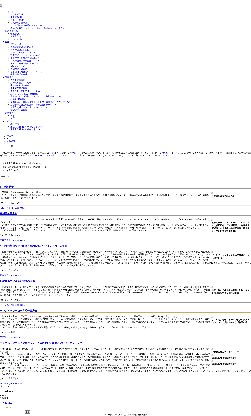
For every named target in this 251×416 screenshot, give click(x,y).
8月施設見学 (7, 186)
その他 (8, 121)
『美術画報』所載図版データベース (27, 61)
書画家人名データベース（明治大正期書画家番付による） (37, 28)
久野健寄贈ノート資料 (20, 83)
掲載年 (5, 398)
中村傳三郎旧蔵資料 (19, 85)
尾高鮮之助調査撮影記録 (21, 47)
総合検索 (14, 124)
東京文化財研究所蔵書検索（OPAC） (27, 129)
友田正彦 (6, 383)
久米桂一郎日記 (17, 20)
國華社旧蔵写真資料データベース (26, 72)
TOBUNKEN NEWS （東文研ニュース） (46, 155)
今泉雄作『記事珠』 (19, 74)
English (8, 402)
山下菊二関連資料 (18, 88)
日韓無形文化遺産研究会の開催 (17, 281)
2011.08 (20, 208)
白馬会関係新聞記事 (19, 23)
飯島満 (5, 337)
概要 (165, 153)
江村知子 (6, 275)
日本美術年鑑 (11, 31)
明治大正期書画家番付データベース (27, 25)
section (5, 395)
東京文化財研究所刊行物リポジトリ (27, 127)
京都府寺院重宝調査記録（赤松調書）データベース (34, 105)
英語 (12, 118)
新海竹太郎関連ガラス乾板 (23, 52)
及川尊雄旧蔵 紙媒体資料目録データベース (30, 94)
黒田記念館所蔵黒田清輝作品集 (25, 63)
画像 (7, 41)
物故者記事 (15, 34)
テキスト (9, 12)
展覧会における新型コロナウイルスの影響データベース (36, 96)
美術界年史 (15, 36)
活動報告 (9, 113)
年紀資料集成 (16, 14)
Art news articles (17, 39)
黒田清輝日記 (16, 17)
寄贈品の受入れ (8, 213)
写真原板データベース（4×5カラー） (27, 55)
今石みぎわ (7, 305)
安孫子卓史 (7, 208)
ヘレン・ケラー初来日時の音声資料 (20, 310)
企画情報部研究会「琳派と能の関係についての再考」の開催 (33, 245)
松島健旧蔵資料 (17, 99)
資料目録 (9, 77)
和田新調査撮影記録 (19, 50)
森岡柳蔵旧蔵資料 (18, 69)
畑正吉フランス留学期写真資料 (25, 58)
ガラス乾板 (15, 44)
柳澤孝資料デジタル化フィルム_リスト (28, 107)
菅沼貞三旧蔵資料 (18, 110)
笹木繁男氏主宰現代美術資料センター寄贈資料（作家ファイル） (40, 102)
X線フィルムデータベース (22, 66)
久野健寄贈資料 (17, 80)
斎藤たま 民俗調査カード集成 (25, 91)
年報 (73, 153)
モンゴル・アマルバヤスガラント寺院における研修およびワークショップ (41, 343)
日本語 (13, 116)
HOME (10, 136)
